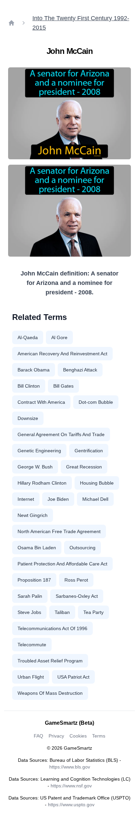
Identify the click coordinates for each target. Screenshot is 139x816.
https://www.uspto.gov (71, 804)
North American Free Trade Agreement (59, 531)
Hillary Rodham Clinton (42, 483)
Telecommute (32, 644)
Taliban (62, 612)
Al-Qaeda (28, 337)
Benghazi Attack (80, 369)
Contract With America (41, 402)
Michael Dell (95, 499)
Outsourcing (82, 547)
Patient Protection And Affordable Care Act (62, 563)
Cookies (78, 736)
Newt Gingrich (33, 515)
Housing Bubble (97, 483)
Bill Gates (63, 386)
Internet (26, 499)
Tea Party (93, 612)
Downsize (28, 418)
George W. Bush (35, 466)
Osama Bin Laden (37, 547)
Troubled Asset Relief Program (50, 660)
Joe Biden (58, 499)
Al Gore (59, 337)
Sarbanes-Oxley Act (77, 596)
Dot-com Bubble (96, 402)
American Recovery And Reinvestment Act (62, 353)
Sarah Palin (30, 596)
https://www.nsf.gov (71, 785)
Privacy (56, 736)
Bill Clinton (29, 386)
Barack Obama (34, 369)
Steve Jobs (29, 612)
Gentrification (89, 450)
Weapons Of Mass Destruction (50, 693)
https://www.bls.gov (69, 767)
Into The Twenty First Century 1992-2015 (80, 23)
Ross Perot (76, 580)
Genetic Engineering (39, 450)
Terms (98, 736)
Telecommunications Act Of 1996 (52, 628)
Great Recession (84, 466)
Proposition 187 (34, 580)
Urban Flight (31, 677)
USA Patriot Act (73, 677)
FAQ (38, 736)
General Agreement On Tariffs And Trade (61, 434)
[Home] (11, 23)
